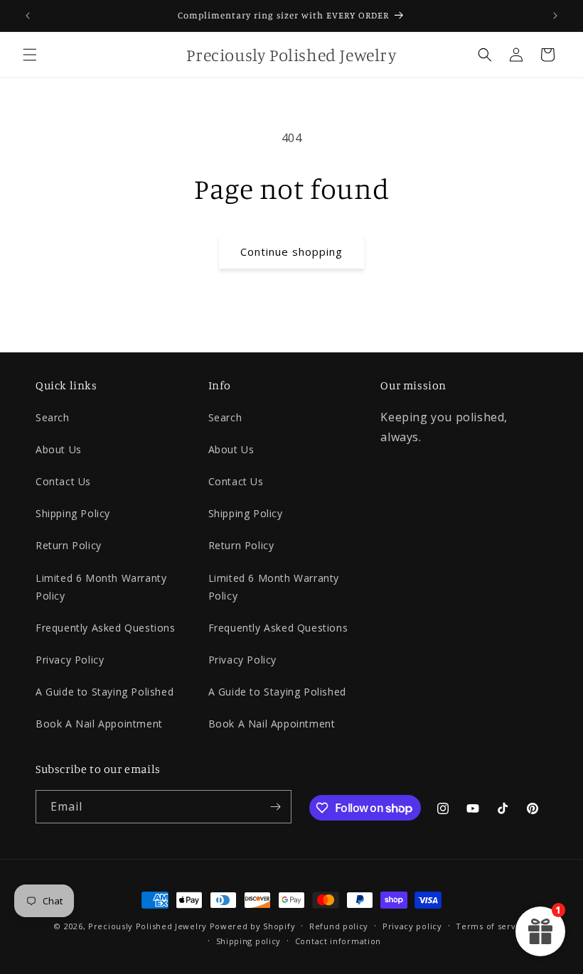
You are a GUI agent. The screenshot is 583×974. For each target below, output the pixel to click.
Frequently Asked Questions (106, 627)
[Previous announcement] (27, 15)
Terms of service (492, 926)
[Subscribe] (275, 806)
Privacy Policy (70, 659)
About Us (59, 449)
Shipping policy (249, 941)
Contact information (338, 941)
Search (53, 417)
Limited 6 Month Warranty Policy (101, 586)
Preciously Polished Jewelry (149, 926)
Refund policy (338, 926)
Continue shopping (291, 251)
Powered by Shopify (253, 926)
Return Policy (69, 545)
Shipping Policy (73, 513)
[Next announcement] (555, 15)
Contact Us (63, 481)
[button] (30, 54)
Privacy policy (412, 926)
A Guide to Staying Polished (104, 691)
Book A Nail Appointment (99, 723)
